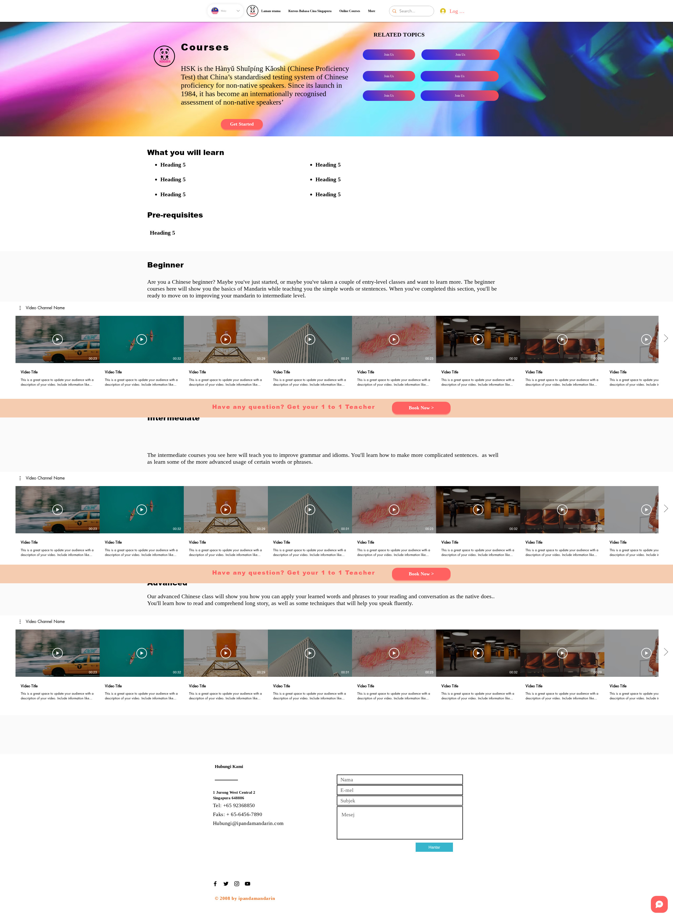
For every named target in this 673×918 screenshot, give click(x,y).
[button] (42, 308)
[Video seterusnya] (666, 338)
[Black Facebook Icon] (215, 883)
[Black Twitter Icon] (226, 883)
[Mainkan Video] (57, 339)
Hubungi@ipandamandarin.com (248, 823)
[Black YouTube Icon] (247, 883)
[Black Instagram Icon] (236, 883)
